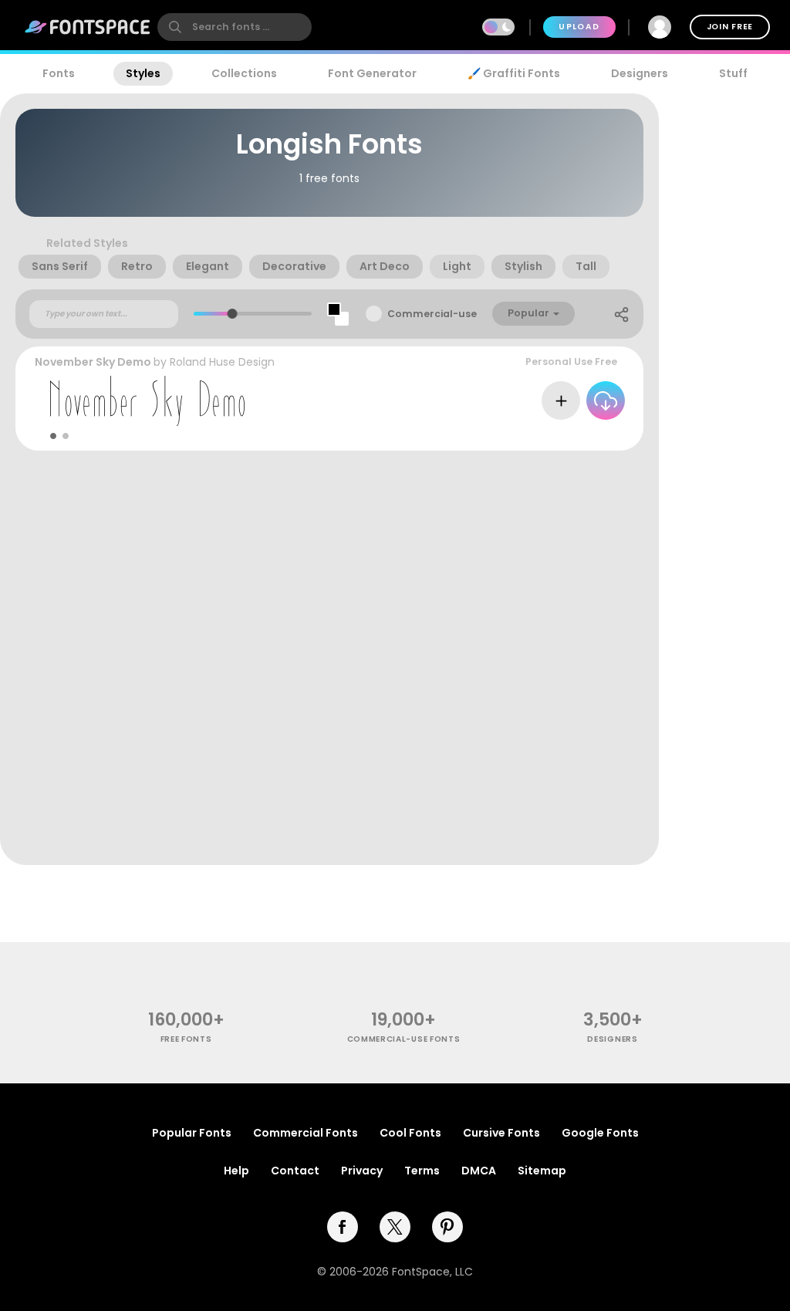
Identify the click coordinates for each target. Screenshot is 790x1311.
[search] (234, 27)
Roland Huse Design (222, 362)
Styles (143, 73)
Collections (244, 73)
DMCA (478, 1170)
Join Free (730, 26)
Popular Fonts (191, 1132)
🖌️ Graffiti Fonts (514, 73)
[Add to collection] (561, 400)
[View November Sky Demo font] (147, 401)
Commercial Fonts (305, 1132)
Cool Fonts (410, 1132)
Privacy (362, 1170)
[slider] (233, 314)
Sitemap (542, 1170)
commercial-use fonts (404, 1039)
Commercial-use (432, 313)
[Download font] (605, 400)
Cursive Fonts (501, 1132)
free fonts (186, 1039)
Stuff (733, 73)
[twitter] (395, 1226)
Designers (639, 73)
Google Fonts (600, 1132)
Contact (295, 1170)
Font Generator (372, 73)
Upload (579, 26)
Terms (422, 1170)
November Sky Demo (93, 362)
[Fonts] (88, 27)
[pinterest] (447, 1226)
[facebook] (342, 1226)
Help (236, 1170)
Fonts (58, 73)
